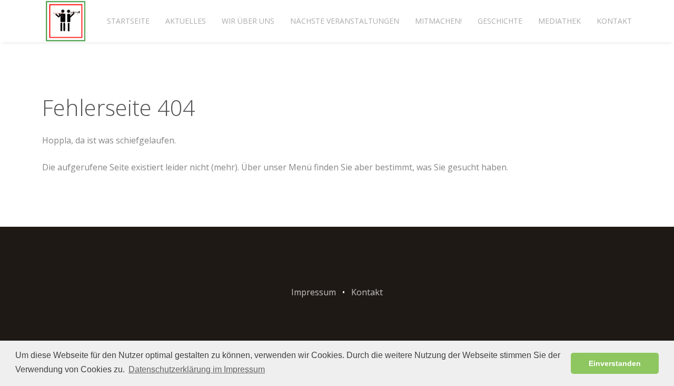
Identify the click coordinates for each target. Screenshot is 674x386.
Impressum (313, 292)
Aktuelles (185, 21)
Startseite (128, 21)
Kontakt (614, 21)
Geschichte (500, 21)
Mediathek (559, 21)
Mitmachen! (438, 21)
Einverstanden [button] (615, 363)
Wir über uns (248, 21)
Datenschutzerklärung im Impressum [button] (196, 369)
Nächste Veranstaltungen (344, 21)
